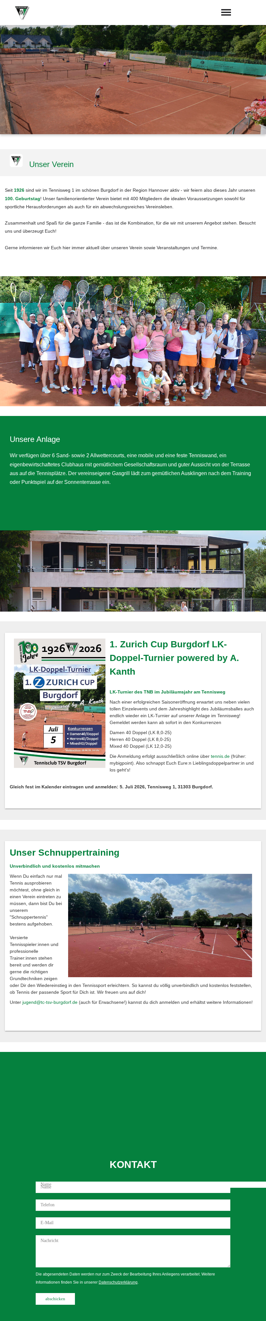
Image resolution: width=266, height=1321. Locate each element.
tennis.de (220, 756)
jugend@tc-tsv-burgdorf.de (50, 1002)
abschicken (55, 1298)
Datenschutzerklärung (118, 1282)
